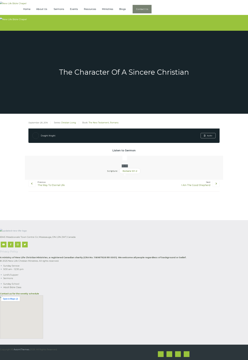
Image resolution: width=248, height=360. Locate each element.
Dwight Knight (48, 135)
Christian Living (68, 122)
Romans (114, 122)
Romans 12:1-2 (130, 171)
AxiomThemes (21, 349)
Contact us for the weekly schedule (19, 293)
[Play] (124, 158)
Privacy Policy (9, 251)
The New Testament (99, 122)
